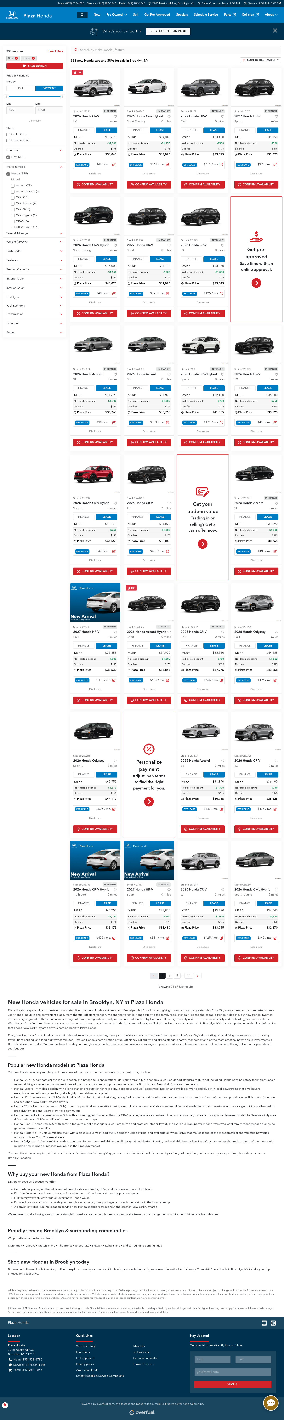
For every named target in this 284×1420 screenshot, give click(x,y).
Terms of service (144, 1364)
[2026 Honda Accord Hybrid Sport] (149, 602)
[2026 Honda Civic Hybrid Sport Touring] (149, 87)
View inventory (85, 1346)
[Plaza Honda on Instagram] (271, 1323)
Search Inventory (82, 15)
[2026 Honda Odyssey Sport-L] (95, 731)
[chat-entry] (271, 1403)
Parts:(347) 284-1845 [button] (27, 1370)
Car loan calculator (145, 1358)
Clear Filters (55, 51)
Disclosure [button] (35, 121)
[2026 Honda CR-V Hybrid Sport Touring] (95, 216)
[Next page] (198, 976)
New (97, 14)
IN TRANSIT (110, 111)
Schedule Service (206, 14)
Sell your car (141, 1352)
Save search (37, 66)
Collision (248, 14)
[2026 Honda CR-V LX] (95, 87)
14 (188, 975)
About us (139, 1346)
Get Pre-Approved (157, 14)
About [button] (269, 14)
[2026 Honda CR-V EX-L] (203, 602)
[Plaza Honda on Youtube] (262, 1323)
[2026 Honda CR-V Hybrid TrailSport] (95, 860)
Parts (227, 14)
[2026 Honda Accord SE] (95, 344)
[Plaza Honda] (29, 15)
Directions (83, 1352)
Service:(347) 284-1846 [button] (29, 1365)
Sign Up (232, 1384)
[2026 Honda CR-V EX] (256, 344)
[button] (171, 3)
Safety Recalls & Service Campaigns (100, 1376)
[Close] (275, 30)
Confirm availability (97, 184)
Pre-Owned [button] (114, 14)
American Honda (87, 1370)
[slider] (6, 96)
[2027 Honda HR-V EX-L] (203, 87)
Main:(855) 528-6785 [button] (27, 1359)
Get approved (85, 1358)
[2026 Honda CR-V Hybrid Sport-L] (203, 344)
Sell (135, 14)
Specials (182, 14)
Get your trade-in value (168, 31)
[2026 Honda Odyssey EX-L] (256, 602)
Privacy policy (85, 1364)
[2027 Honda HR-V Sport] (256, 87)
